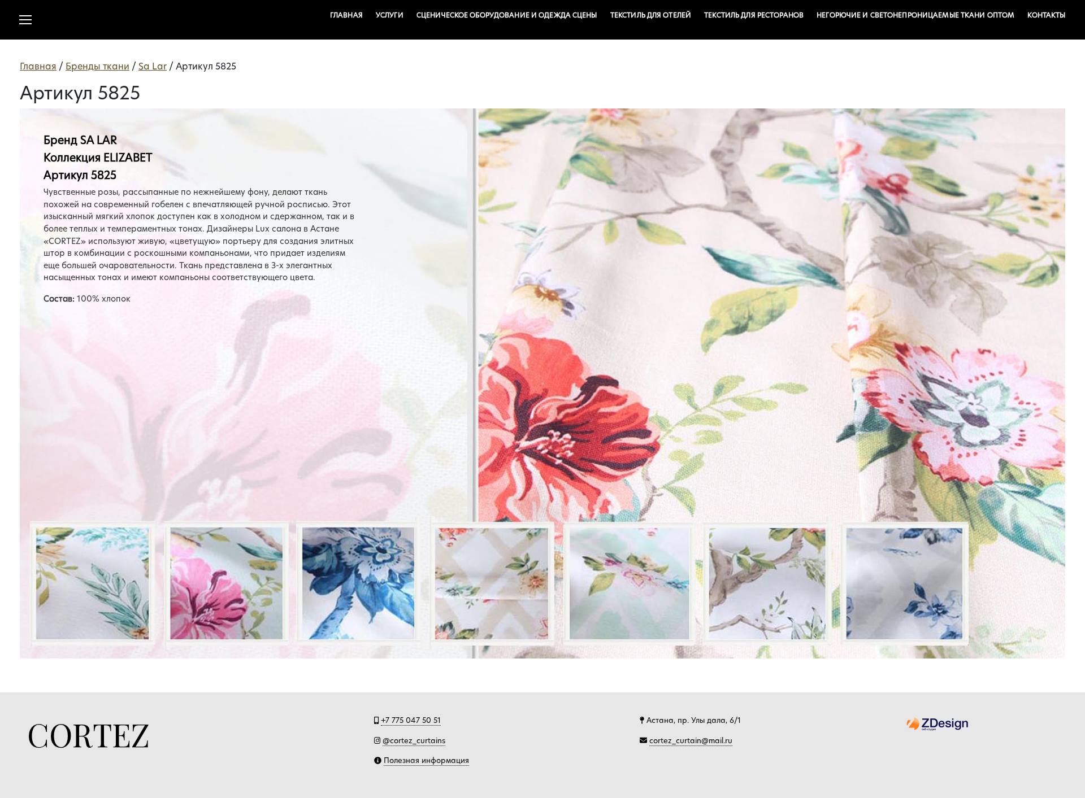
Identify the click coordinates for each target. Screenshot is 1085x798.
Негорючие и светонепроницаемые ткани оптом (915, 15)
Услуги (389, 15)
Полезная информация (426, 760)
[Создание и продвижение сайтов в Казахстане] (937, 723)
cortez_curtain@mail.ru (690, 740)
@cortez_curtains (414, 740)
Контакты (1046, 15)
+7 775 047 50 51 (411, 720)
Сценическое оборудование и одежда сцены (506, 15)
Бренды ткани (97, 66)
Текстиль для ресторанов (754, 15)
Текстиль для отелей (650, 15)
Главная (346, 15)
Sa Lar (152, 66)
